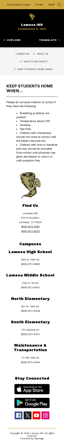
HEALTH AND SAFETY (36, 61)
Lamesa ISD (22, 53)
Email (39, 4)
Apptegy (39, 438)
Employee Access (18, 4)
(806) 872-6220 (30, 231)
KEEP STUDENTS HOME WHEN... (35, 69)
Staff (51, 4)
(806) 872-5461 (30, 226)
